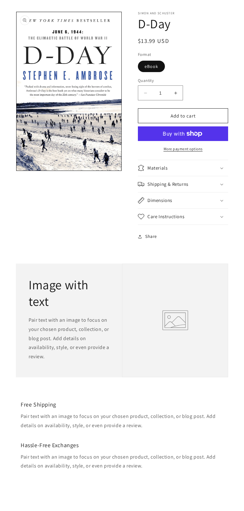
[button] (183, 168)
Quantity (146, 80)
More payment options (183, 148)
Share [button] (151, 236)
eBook (151, 66)
